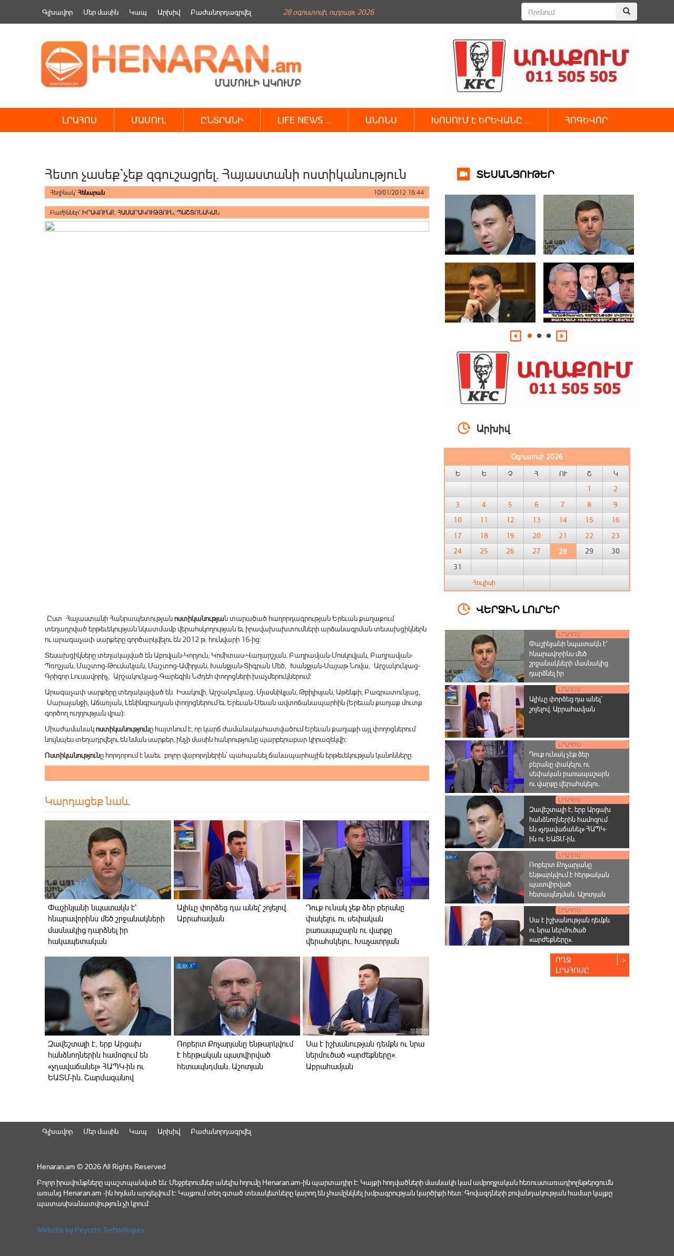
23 (615, 535)
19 (510, 535)
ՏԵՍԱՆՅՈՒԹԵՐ (515, 173)
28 (563, 551)
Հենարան (91, 192)
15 (589, 520)
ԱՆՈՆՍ (381, 119)
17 (457, 535)
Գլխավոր (57, 11)
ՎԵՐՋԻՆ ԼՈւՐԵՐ (518, 608)
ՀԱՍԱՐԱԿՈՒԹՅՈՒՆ (145, 212)
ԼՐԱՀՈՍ (79, 119)
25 (484, 551)
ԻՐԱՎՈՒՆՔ (98, 212)
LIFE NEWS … (304, 119)
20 (536, 535)
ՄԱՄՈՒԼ (148, 119)
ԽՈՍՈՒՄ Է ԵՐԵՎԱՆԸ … (481, 119)
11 (484, 520)
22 (589, 535)
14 (563, 520)
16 (615, 520)
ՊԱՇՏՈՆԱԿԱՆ (198, 212)
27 (536, 551)
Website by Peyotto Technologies (90, 1229)
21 (563, 535)
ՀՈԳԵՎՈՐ (586, 119)
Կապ (138, 11)
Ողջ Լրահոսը (572, 964)
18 (484, 535)
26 (510, 551)
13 (536, 520)
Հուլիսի (483, 582)
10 (457, 520)
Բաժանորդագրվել (221, 11)
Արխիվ (168, 11)
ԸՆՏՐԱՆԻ (222, 119)
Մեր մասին (100, 11)
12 (510, 520)
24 (457, 551)
